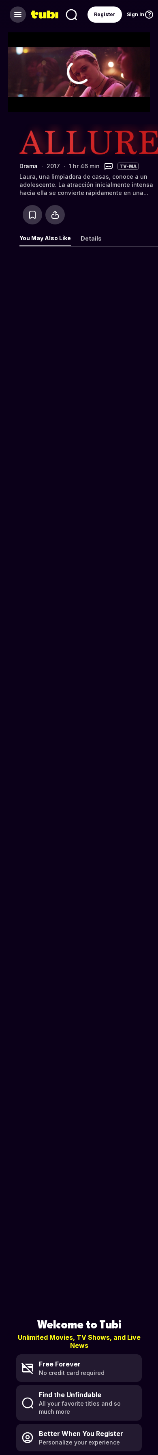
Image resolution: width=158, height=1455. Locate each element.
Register (104, 14)
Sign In (135, 14)
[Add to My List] (32, 214)
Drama (28, 166)
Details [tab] (91, 238)
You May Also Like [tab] (45, 238)
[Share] (55, 214)
